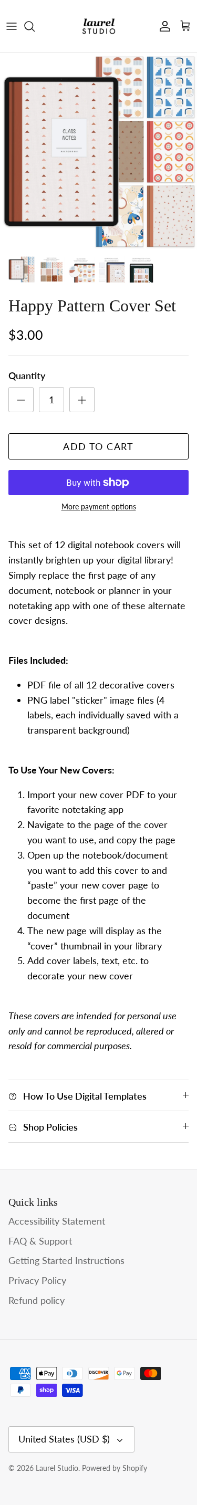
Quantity (26, 375)
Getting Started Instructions (66, 1260)
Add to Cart (98, 446)
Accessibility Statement (56, 1221)
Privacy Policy (37, 1280)
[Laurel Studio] (99, 26)
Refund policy (36, 1300)
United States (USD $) (64, 1439)
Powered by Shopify (114, 1468)
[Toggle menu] (11, 26)
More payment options (98, 507)
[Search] (34, 26)
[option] (98, 151)
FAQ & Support (40, 1241)
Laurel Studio (57, 1468)
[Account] (162, 26)
